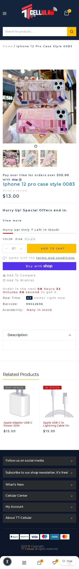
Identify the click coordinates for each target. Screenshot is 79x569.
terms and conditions (55, 257)
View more (12, 220)
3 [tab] (43, 146)
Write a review (15, 190)
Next (73, 419)
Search (71, 31)
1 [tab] (36, 146)
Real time (11, 298)
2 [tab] (40, 146)
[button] (7, 561)
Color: (8, 239)
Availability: (13, 310)
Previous (5, 419)
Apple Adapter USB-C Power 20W (18, 424)
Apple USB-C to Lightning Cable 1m (56, 424)
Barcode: (10, 304)
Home (8, 46)
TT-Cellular (27, 549)
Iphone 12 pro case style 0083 (39, 184)
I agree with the (40, 257)
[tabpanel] (39, 106)
